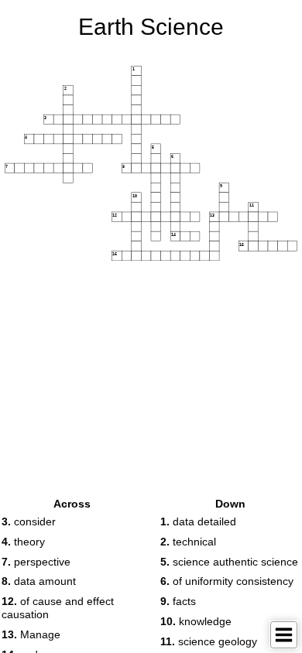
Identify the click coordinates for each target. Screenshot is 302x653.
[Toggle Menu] (283, 634)
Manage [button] (31, 634)
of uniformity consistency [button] (226, 581)
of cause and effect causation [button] (58, 608)
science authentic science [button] (229, 562)
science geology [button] (208, 641)
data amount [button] (39, 581)
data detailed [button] (198, 521)
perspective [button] (36, 562)
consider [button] (29, 521)
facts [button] (178, 601)
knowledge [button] (196, 621)
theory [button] (23, 541)
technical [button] (188, 541)
